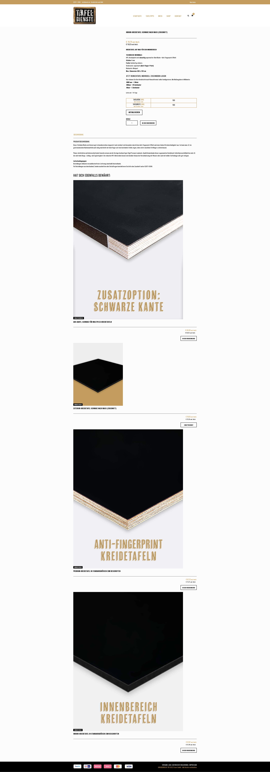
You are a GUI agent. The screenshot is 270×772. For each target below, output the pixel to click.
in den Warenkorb (148, 123)
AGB (170, 765)
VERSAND (165, 765)
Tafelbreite (138, 104)
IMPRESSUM (193, 765)
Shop (169, 16)
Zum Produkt (188, 425)
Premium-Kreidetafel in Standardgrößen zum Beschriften (96, 571)
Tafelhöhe (138, 99)
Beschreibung (78, 134)
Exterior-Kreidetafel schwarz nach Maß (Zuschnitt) (94, 408)
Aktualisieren (134, 112)
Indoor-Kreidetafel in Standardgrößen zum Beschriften (96, 733)
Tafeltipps (150, 16)
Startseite (137, 16)
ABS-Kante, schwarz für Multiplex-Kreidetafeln (92, 322)
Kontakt (178, 16)
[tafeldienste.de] (84, 15)
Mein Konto (193, 2)
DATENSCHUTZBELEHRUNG (180, 765)
